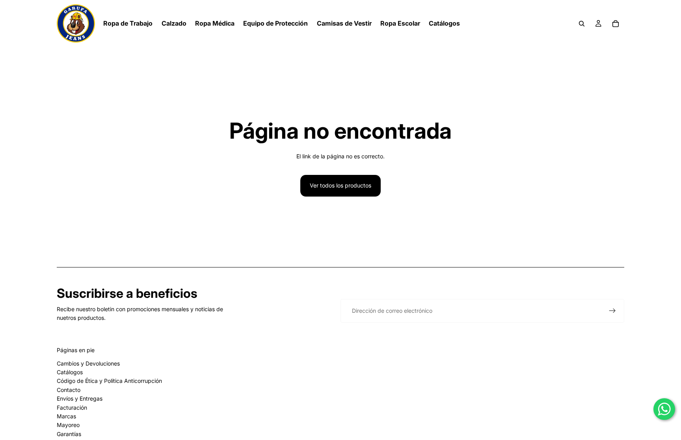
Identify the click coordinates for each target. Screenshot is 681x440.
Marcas (66, 416)
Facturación (72, 407)
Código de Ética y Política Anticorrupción (109, 380)
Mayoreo (68, 424)
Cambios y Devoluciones (88, 363)
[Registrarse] (612, 311)
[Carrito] (615, 23)
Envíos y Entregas (79, 398)
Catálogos (70, 372)
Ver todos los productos (340, 185)
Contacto (68, 389)
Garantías (69, 434)
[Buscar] (581, 23)
